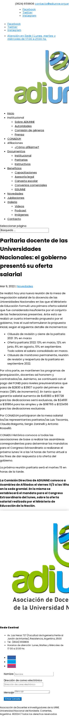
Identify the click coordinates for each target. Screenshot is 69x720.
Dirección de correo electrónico (23, 680)
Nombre (9, 674)
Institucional (23, 155)
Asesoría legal (24, 177)
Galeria (12, 202)
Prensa (19, 134)
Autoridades (23, 126)
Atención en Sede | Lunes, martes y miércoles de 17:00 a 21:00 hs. (31, 37)
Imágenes (22, 215)
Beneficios (14, 168)
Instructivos (23, 164)
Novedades (15, 193)
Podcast (20, 210)
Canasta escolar (26, 181)
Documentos (16, 151)
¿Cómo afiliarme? (27, 147)
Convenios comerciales (31, 185)
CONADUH (14, 139)
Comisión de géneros (29, 130)
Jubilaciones (15, 198)
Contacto (14, 219)
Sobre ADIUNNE (25, 122)
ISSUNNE (20, 189)
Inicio (10, 113)
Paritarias (21, 160)
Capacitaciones (26, 172)
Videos (19, 206)
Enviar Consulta (12, 699)
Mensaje (9, 692)
